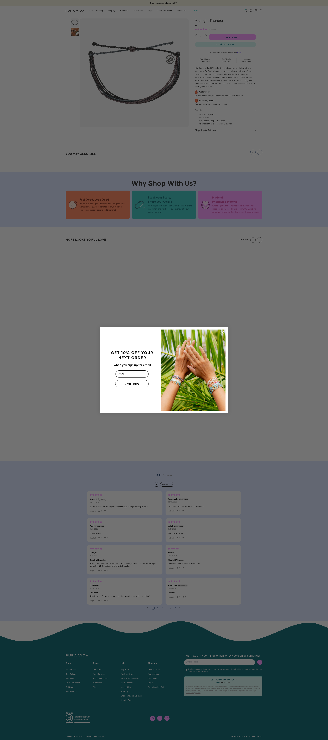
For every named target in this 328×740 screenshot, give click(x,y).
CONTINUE (132, 383)
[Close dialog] (222, 332)
